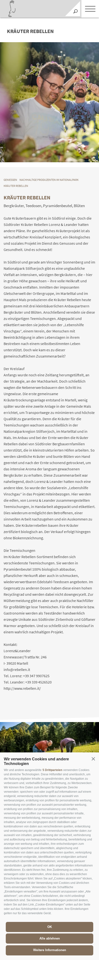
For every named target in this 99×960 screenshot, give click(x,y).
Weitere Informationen (49, 950)
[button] (93, 759)
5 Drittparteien (52, 770)
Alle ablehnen (49, 938)
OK (49, 927)
